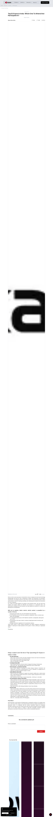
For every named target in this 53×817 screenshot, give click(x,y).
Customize (12, 813)
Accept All (5, 813)
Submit (41, 731)
